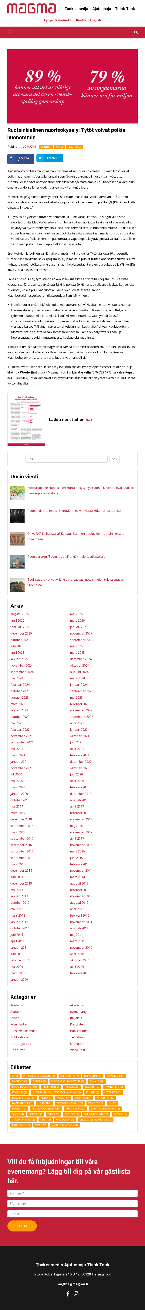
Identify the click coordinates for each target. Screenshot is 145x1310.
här (89, 419)
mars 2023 (17, 704)
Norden (44, 1103)
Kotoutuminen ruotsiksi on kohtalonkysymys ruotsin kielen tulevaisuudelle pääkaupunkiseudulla (80, 490)
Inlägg (14, 1018)
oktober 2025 (19, 640)
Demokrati (115, 1075)
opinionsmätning (70, 1103)
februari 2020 (79, 787)
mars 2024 (77, 678)
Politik (19, 1108)
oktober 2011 (19, 928)
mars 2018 (17, 832)
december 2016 (21, 845)
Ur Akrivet (77, 1044)
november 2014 (81, 870)
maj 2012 (16, 909)
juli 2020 (16, 774)
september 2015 (21, 858)
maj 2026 (76, 614)
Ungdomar (74, 147)
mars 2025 (77, 652)
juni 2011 (16, 935)
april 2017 (77, 838)
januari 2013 (19, 896)
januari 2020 (19, 794)
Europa (39, 1081)
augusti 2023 (19, 697)
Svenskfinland (96, 1114)
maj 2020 (16, 781)
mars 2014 (77, 877)
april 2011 (17, 941)
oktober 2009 (79, 960)
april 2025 (17, 652)
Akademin (77, 1005)
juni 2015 (76, 858)
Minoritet (105, 1097)
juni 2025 (16, 646)
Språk (59, 147)
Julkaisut (76, 1018)
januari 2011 (19, 947)
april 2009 (77, 967)
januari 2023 (19, 710)
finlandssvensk (25, 1086)
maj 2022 (16, 723)
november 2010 (81, 947)
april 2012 (77, 909)
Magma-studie (23, 1097)
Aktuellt (15, 1012)
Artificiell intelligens (39, 1075)
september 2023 (81, 691)
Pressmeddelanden (23, 1031)
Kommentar (18, 1024)
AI (15, 1075)
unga (45, 1119)
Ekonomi (19, 1081)
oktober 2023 (19, 691)
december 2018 (21, 819)
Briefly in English (88, 20)
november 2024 (21, 665)
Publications (78, 1031)
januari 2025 (19, 659)
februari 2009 (79, 973)
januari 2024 (79, 685)
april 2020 (77, 781)
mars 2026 (77, 620)
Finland (97, 1081)
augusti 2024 (79, 672)
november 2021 (21, 736)
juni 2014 (16, 877)
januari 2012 (19, 922)
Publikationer (20, 1037)
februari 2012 (79, 915)
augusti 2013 (79, 883)
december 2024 (81, 659)
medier (63, 1097)
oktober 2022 (19, 717)
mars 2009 (17, 973)
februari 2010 (20, 960)
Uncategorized (20, 1044)
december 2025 (21, 633)
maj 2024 (16, 678)
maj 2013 (16, 890)
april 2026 (17, 620)
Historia (72, 1086)
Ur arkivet (17, 1050)
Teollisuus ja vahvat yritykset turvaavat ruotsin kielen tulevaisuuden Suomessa (75, 582)
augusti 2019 (79, 800)
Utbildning (21, 1125)
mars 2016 (77, 851)
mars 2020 (17, 787)
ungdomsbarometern (95, 1119)
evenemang (78, 1012)
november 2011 (81, 922)
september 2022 (81, 717)
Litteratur (112, 1092)
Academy (16, 1005)
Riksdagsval (75, 1108)
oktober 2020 (79, 768)
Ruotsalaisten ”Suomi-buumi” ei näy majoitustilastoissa (66, 556)
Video (40, 1125)
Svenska (72, 1114)
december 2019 (81, 794)
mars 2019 (17, 813)
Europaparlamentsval (67, 1081)
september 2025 (81, 640)
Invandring (114, 1086)
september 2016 (21, 851)
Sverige (120, 1114)
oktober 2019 (19, 800)
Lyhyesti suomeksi (58, 20)
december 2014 (21, 870)
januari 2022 (79, 729)
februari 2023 (79, 704)
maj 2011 (76, 935)
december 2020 (81, 762)
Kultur (92, 1092)
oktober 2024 (79, 665)
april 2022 (77, 723)
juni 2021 (76, 742)
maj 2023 (76, 697)
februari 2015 (79, 864)
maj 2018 (76, 826)
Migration (83, 1097)
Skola (18, 1114)
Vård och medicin (65, 1125)
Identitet (46, 147)
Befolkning (69, 1075)
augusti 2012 (79, 902)
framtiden (51, 1086)
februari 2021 (79, 755)
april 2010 (77, 954)
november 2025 (81, 633)
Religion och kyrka (46, 1108)
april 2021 (77, 749)
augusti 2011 (79, 928)
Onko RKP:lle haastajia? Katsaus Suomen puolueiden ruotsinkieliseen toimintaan (76, 536)
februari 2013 (79, 890)
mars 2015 (17, 864)
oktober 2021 (79, 736)
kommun (19, 1092)
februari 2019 (79, 813)
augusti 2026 (19, 614)
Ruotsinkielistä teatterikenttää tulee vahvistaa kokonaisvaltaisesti (74, 511)
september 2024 (21, 672)
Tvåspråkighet (23, 1119)
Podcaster (77, 1024)
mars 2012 (17, 915)
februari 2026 (20, 627)
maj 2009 (16, 967)
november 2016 (81, 845)
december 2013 (21, 883)
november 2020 (21, 768)
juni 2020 (76, 774)
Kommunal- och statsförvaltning (56, 1092)
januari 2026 (79, 627)
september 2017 (21, 838)
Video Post (77, 1050)
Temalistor (78, 1037)
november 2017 (81, 832)
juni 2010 (16, 954)
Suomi (53, 1114)
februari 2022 (20, 729)
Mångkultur (22, 1103)
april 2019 (77, 806)
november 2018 (81, 819)
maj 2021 (16, 749)
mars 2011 (77, 941)
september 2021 (21, 742)
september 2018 (21, 826)
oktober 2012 (19, 902)
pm (112, 1103)
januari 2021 (19, 762)
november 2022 (81, 710)
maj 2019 (16, 806)
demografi (93, 1075)
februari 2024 (20, 685)
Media (46, 1097)
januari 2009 (19, 979)
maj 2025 (76, 646)
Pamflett (95, 1103)
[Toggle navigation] (10, 32)
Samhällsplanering (105, 1108)
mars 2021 (17, 755)
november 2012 (81, 896)
